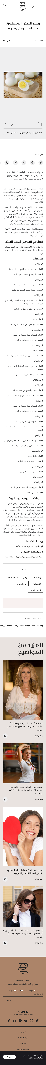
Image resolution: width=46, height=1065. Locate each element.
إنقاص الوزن (36, 584)
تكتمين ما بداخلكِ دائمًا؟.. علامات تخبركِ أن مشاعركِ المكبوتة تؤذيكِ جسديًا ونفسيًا (23, 933)
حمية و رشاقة (38, 41)
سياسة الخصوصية (23, 1049)
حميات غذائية (13, 577)
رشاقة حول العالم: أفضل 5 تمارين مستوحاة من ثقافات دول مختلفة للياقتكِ (26, 790)
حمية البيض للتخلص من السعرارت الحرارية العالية (23, 557)
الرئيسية (23, 1032)
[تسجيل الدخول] (34, 6)
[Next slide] (5, 124)
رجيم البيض (36, 577)
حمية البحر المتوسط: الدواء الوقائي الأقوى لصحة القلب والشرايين (25, 871)
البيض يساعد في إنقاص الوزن (32, 551)
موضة (31, 990)
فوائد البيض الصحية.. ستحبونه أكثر (29, 546)
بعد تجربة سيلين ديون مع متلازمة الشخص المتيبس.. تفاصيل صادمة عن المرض (25, 726)
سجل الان (9, 1057)
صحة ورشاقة (39, 736)
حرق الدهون (22, 584)
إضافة (9, 1000)
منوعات (11, 990)
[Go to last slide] (12, 124)
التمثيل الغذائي (35, 590)
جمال (19, 990)
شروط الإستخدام (23, 1037)
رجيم (25, 577)
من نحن (23, 1043)
